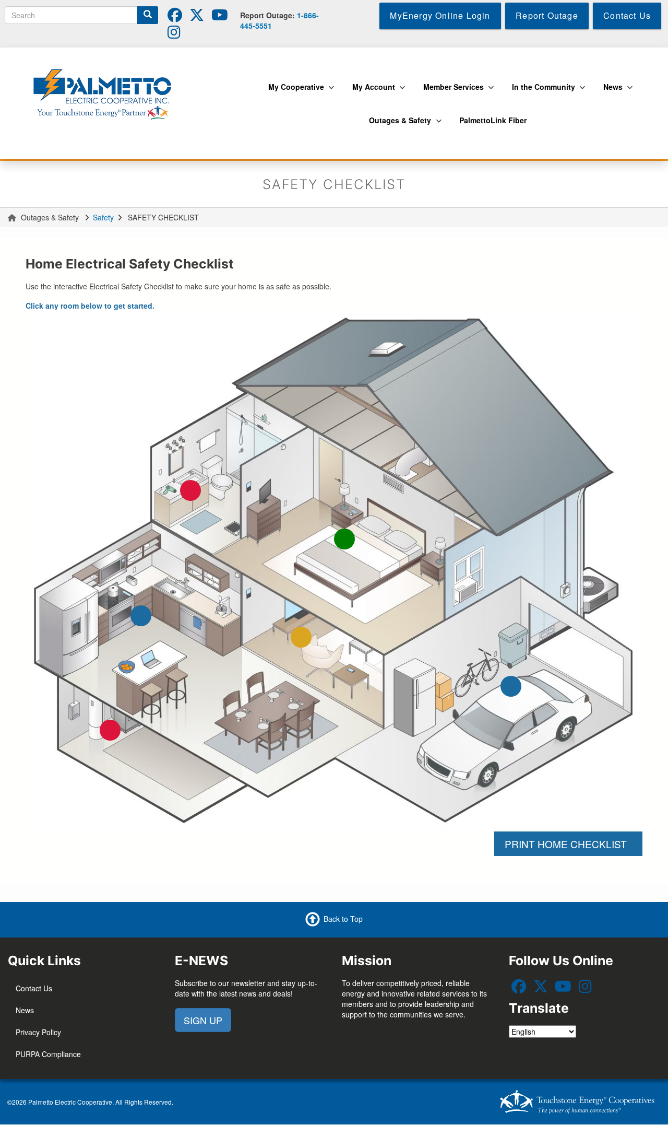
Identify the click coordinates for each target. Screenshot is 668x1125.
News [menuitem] (610, 92)
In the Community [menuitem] (541, 92)
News (25, 1010)
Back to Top (343, 918)
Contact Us (34, 988)
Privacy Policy (38, 1032)
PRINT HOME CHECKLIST (568, 844)
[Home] (106, 92)
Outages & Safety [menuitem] (397, 126)
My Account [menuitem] (371, 92)
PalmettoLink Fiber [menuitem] (493, 120)
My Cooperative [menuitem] (293, 92)
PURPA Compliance (48, 1054)
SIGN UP (203, 1020)
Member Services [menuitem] (451, 92)
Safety (103, 217)
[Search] (147, 15)
